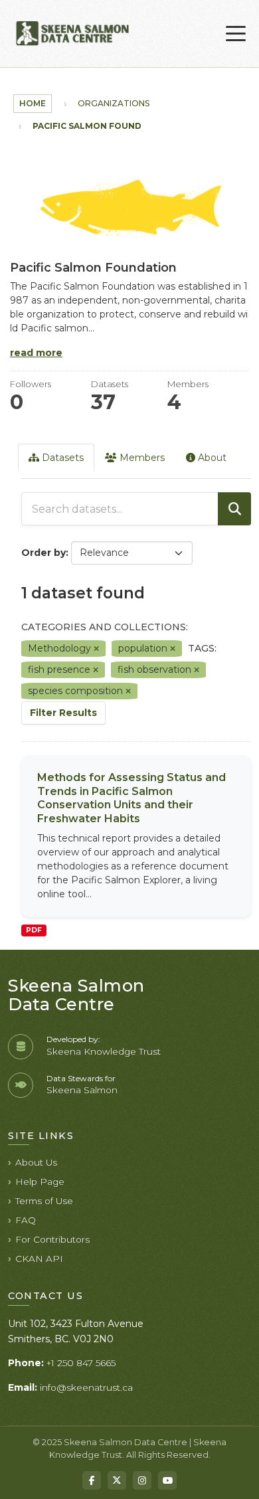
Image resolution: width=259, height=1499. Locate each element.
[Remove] (96, 649)
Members (141, 458)
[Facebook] (91, 1480)
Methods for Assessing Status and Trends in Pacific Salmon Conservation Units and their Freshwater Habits (131, 798)
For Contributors (52, 1239)
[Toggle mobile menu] (236, 34)
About (210, 458)
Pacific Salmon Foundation (101, 126)
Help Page (39, 1181)
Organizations (113, 103)
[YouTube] (167, 1480)
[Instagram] (142, 1480)
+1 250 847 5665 (81, 1363)
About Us (36, 1162)
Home (32, 103)
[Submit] (234, 508)
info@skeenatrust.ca (86, 1387)
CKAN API (39, 1258)
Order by (43, 553)
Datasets (61, 458)
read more (36, 353)
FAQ (25, 1220)
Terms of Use (44, 1200)
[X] (117, 1480)
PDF (34, 930)
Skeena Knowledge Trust (103, 1051)
